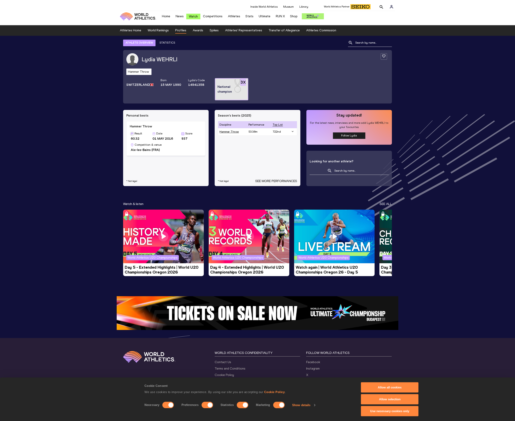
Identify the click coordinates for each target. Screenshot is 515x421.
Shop (294, 16)
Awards (198, 30)
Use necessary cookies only (389, 411)
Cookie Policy (274, 392)
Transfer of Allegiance (284, 30)
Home (166, 16)
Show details (301, 405)
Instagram (313, 368)
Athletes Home (130, 30)
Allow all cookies (390, 387)
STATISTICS (167, 42)
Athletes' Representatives (243, 30)
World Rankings (158, 30)
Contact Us (223, 362)
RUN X (280, 16)
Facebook (313, 362)
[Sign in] (391, 7)
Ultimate (264, 16)
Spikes (214, 30)
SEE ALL (386, 204)
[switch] (207, 405)
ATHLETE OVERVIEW (139, 42)
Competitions (212, 16)
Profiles (180, 30)
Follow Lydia (349, 135)
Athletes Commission (321, 30)
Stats (249, 16)
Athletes (234, 16)
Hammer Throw (229, 131)
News (180, 16)
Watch (193, 16)
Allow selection (390, 399)
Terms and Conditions (230, 368)
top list (278, 124)
